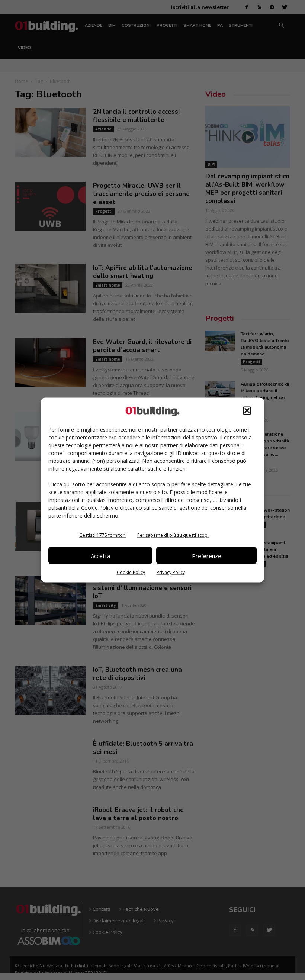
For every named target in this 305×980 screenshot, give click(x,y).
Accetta (100, 555)
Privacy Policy (171, 572)
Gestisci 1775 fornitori (102, 535)
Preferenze (206, 555)
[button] (247, 411)
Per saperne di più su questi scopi (173, 535)
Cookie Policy (131, 572)
